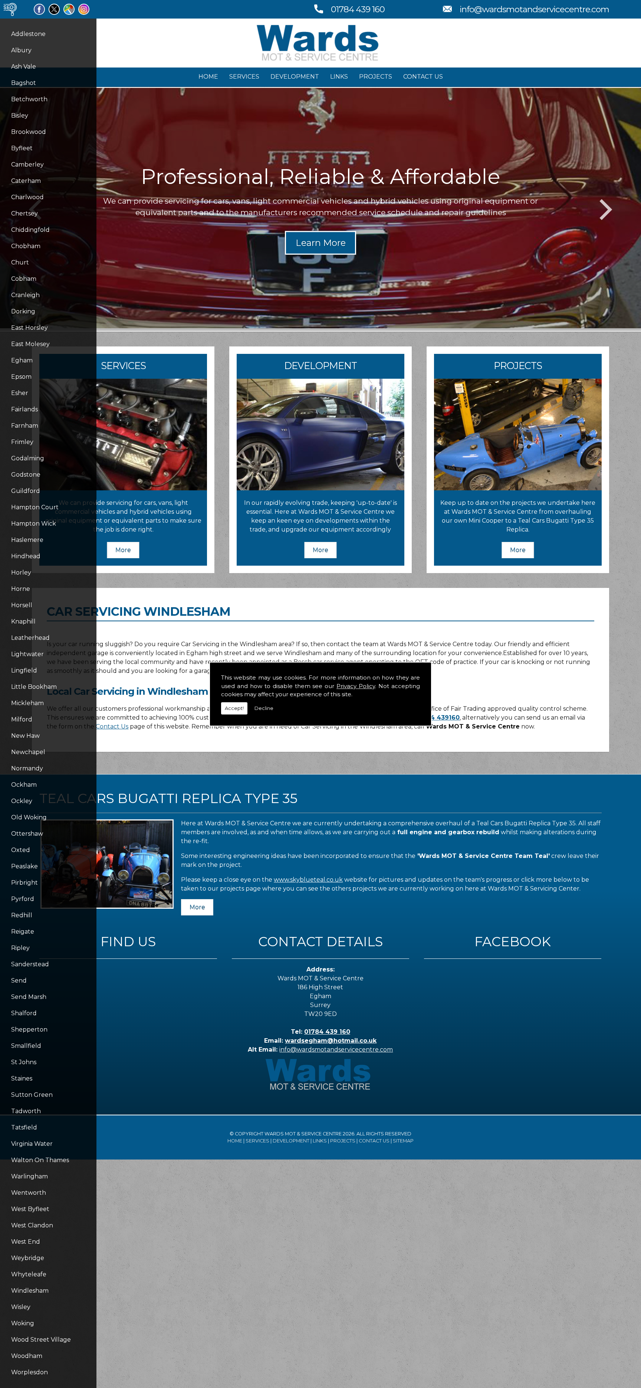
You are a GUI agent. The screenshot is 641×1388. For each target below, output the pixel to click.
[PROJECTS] (518, 488)
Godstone (25, 474)
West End (25, 1241)
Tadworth (26, 1111)
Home (208, 76)
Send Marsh (28, 996)
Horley (21, 572)
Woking (22, 1323)
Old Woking (29, 817)
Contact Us (423, 76)
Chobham (25, 246)
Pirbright (24, 882)
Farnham (24, 425)
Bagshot (23, 82)
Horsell (21, 605)
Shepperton (29, 1029)
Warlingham (29, 1176)
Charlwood (27, 197)
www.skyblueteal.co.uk (308, 879)
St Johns (23, 1062)
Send (19, 980)
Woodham (26, 1355)
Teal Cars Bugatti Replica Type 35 (168, 798)
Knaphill (23, 621)
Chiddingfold (30, 229)
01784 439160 (437, 717)
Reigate (22, 931)
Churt (20, 262)
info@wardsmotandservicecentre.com (534, 9)
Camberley (27, 164)
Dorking (23, 311)
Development (294, 76)
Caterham (26, 180)
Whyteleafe (28, 1274)
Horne (20, 588)
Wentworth (28, 1192)
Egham (22, 360)
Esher (19, 393)
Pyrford (22, 898)
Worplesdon (29, 1372)
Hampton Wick (33, 523)
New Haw (25, 735)
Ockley (21, 801)
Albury (21, 50)
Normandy (27, 768)
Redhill (21, 915)
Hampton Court (35, 507)
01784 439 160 (358, 9)
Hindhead (25, 556)
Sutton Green (32, 1094)
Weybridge (27, 1258)
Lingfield (24, 670)
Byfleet (22, 148)
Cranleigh (25, 295)
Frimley (22, 441)
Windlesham (30, 1290)
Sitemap (403, 1141)
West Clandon (32, 1225)
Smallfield (26, 1045)
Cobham (23, 278)
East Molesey (30, 344)
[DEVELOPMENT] (320, 488)
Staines (21, 1078)
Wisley (20, 1306)
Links (339, 76)
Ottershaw (27, 833)
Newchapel (28, 752)
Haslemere (27, 539)
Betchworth (29, 99)
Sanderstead (30, 964)
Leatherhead (30, 637)
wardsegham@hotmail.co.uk (331, 1040)
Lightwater (27, 654)
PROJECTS (518, 365)
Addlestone (28, 33)
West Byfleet (30, 1209)
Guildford (25, 490)
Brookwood (28, 131)
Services (244, 76)
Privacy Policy (355, 686)
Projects (375, 76)
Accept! (234, 708)
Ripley (20, 947)
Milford (21, 719)
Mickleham (27, 703)
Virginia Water (32, 1143)
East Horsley (29, 327)
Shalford (24, 1013)
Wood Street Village (41, 1339)
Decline (263, 708)
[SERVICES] (123, 488)
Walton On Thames (40, 1160)
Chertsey (24, 213)
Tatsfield (24, 1127)
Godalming (27, 458)
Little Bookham (34, 686)
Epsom (21, 376)
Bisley (19, 115)
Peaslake (24, 866)
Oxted (20, 849)
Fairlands (24, 409)
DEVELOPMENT (320, 365)
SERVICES (123, 365)
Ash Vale (23, 66)
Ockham (24, 784)
